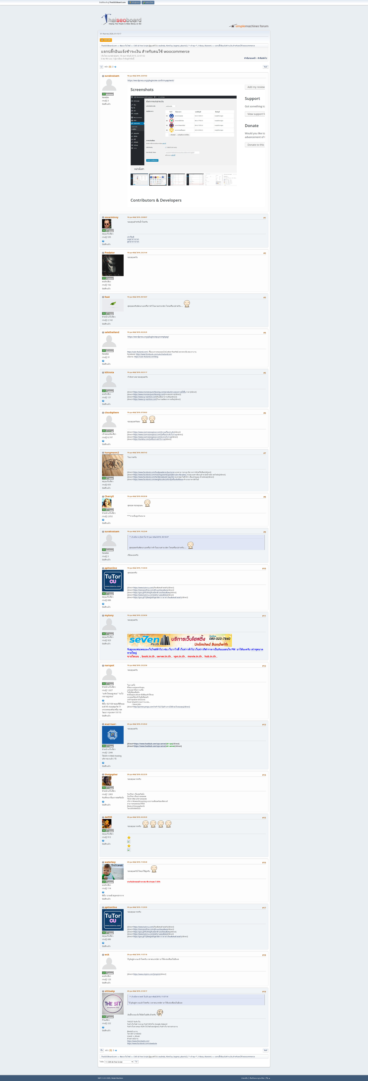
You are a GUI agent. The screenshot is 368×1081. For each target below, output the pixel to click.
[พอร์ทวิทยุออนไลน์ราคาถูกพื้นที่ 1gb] (103, 801)
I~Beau (201, 45)
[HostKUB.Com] (103, 762)
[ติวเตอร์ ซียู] (103, 603)
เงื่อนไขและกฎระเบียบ (256, 1078)
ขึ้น (101, 1050)
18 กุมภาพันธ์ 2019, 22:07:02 (137, 76)
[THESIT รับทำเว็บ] (103, 1027)
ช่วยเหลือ (244, 1078)
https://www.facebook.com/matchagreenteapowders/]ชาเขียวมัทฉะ (160, 474)
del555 (108, 817)
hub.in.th (210, 656)
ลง (101, 67)
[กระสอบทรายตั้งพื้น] (103, 400)
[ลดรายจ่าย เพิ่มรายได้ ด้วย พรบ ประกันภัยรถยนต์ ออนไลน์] (103, 892)
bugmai (177, 45)
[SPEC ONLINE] (103, 700)
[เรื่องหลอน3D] (103, 241)
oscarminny (111, 217)
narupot (109, 665)
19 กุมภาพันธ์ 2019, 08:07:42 (137, 452)
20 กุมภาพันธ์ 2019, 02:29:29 (137, 817)
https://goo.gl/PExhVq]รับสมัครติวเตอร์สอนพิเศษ (151, 592)
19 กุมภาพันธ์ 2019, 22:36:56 (137, 615)
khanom (208, 45)
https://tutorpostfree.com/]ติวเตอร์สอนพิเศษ (150, 590)
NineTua (169, 45)
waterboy (110, 862)
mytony (109, 615)
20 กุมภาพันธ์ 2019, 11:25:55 (137, 907)
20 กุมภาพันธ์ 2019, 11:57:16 (137, 954)
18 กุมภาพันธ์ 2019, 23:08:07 (137, 217)
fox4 (107, 297)
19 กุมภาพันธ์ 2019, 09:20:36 (137, 496)
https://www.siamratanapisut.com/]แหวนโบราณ (152, 437)
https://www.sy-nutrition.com (144, 397)
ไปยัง (101, 1061)
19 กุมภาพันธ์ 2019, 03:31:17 (137, 372)
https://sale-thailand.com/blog (146, 356)
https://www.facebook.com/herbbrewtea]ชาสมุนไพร (153, 477)
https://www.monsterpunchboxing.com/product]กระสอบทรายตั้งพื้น (159, 392)
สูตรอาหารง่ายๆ (133, 241)
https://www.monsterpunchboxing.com (148, 394)
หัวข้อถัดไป (262, 58)
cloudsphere (112, 412)
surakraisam (112, 75)
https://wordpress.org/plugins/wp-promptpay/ (148, 336)
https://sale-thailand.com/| (138, 352)
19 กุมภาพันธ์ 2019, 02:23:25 (137, 332)
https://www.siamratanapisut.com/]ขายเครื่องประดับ (153, 432)
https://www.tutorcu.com (143, 587)
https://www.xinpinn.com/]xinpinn (146, 974)
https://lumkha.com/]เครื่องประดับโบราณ (149, 439)
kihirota (109, 372)
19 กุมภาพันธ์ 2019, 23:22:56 (137, 665)
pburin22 (184, 45)
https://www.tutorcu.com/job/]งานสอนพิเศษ (150, 595)
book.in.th (148, 656)
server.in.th (164, 656)
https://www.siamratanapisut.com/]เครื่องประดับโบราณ (155, 434)
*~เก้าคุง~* (192, 45)
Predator (110, 252)
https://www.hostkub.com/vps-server (150, 743)
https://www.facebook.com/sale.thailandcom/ (154, 354)
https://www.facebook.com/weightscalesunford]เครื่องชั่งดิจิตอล (158, 479)
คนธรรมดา (110, 724)
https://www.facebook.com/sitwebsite (142, 1043)
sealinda (161, 45)
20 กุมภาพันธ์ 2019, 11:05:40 (137, 862)
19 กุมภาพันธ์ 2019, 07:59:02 (137, 412)
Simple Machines (117, 1078)
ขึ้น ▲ (268, 1078)
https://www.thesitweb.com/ (138, 1041)
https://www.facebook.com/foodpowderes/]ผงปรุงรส (153, 472)
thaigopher (111, 774)
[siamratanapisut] (103, 440)
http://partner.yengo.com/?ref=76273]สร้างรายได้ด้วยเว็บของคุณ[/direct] (161, 707)
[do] (103, 840)
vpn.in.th (179, 656)
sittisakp (110, 991)
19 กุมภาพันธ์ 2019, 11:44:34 (137, 568)
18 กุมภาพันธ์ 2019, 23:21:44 (137, 252)
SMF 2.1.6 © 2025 (104, 1078)
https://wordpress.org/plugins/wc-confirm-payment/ (151, 80)
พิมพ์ (265, 67)
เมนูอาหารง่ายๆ (133, 239)
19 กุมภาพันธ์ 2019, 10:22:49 (137, 531)
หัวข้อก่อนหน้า (250, 58)
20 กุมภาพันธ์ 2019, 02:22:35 (137, 774)
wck (107, 954)
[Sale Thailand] (103, 360)
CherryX (109, 496)
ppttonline (111, 568)
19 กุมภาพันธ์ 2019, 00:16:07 (137, 297)
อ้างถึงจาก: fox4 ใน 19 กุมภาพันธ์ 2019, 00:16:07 (150, 537)
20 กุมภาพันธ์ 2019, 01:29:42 (137, 724)
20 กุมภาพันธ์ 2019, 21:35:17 (137, 991)
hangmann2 (112, 452)
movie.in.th (195, 656)
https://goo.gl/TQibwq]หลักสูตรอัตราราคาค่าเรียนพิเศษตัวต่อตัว (157, 597)
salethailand (112, 332)
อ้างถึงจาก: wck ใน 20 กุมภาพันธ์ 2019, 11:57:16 (149, 996)
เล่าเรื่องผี (130, 237)
